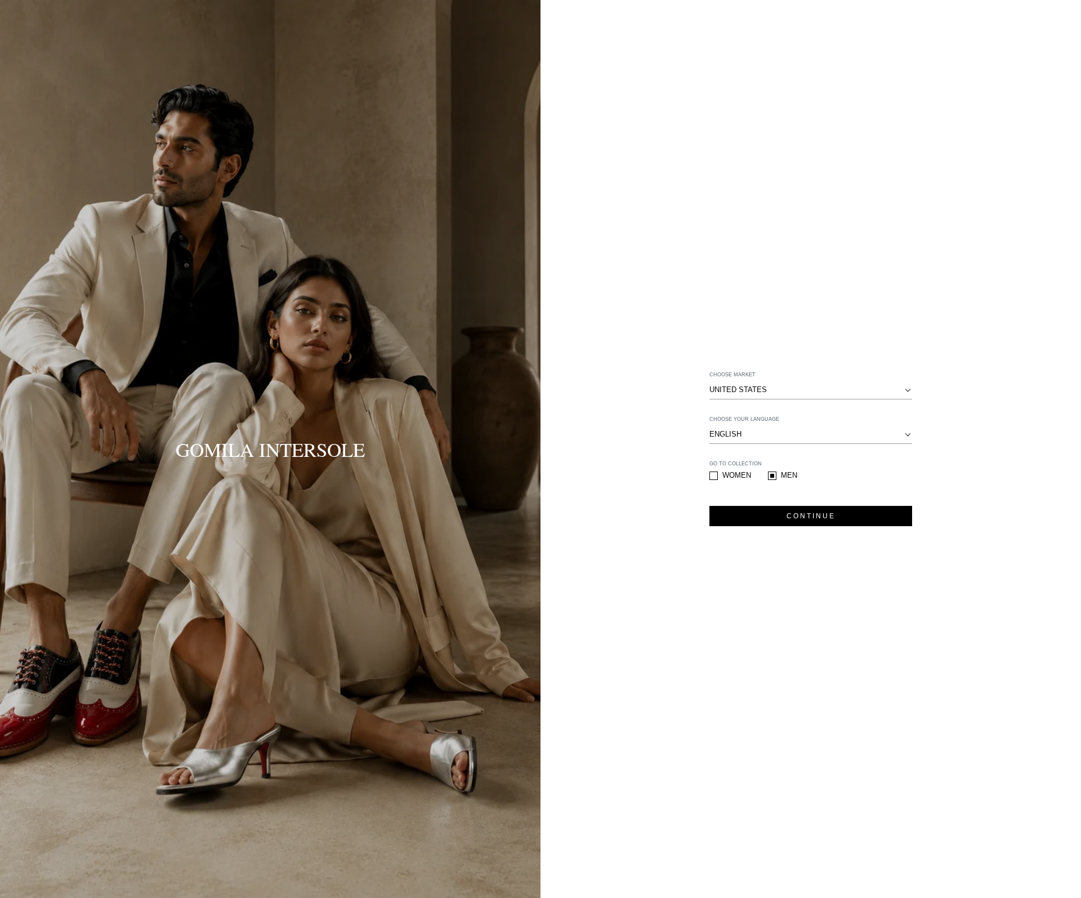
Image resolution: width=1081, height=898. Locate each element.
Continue (811, 516)
